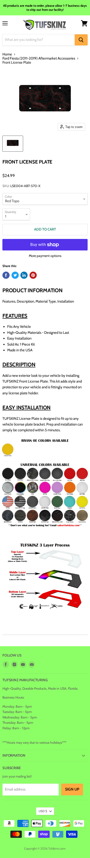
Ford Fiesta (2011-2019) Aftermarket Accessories (38, 58)
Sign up (72, 789)
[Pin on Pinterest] (33, 275)
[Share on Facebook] (6, 275)
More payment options (45, 256)
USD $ (43, 811)
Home (7, 54)
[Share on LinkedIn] (24, 275)
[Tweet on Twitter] (15, 275)
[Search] (81, 39)
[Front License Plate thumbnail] (13, 143)
